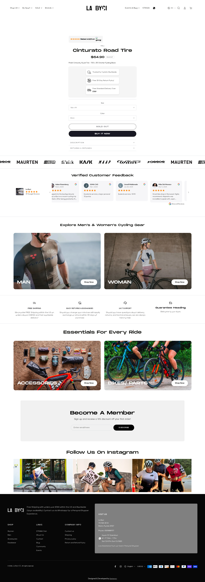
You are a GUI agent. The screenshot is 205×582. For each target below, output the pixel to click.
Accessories (12, 539)
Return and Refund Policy (75, 543)
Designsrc (113, 578)
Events (39, 550)
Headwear (12, 543)
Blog (38, 543)
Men (9, 535)
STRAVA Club (41, 531)
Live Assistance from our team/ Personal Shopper (118, 546)
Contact (39, 539)
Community (41, 546)
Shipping (68, 535)
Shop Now (89, 282)
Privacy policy (70, 539)
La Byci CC (17, 566)
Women (11, 531)
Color (102, 113)
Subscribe (124, 427)
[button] (178, 8)
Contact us (69, 531)
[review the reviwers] (60, 185)
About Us (40, 535)
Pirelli (102, 45)
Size (102, 103)
